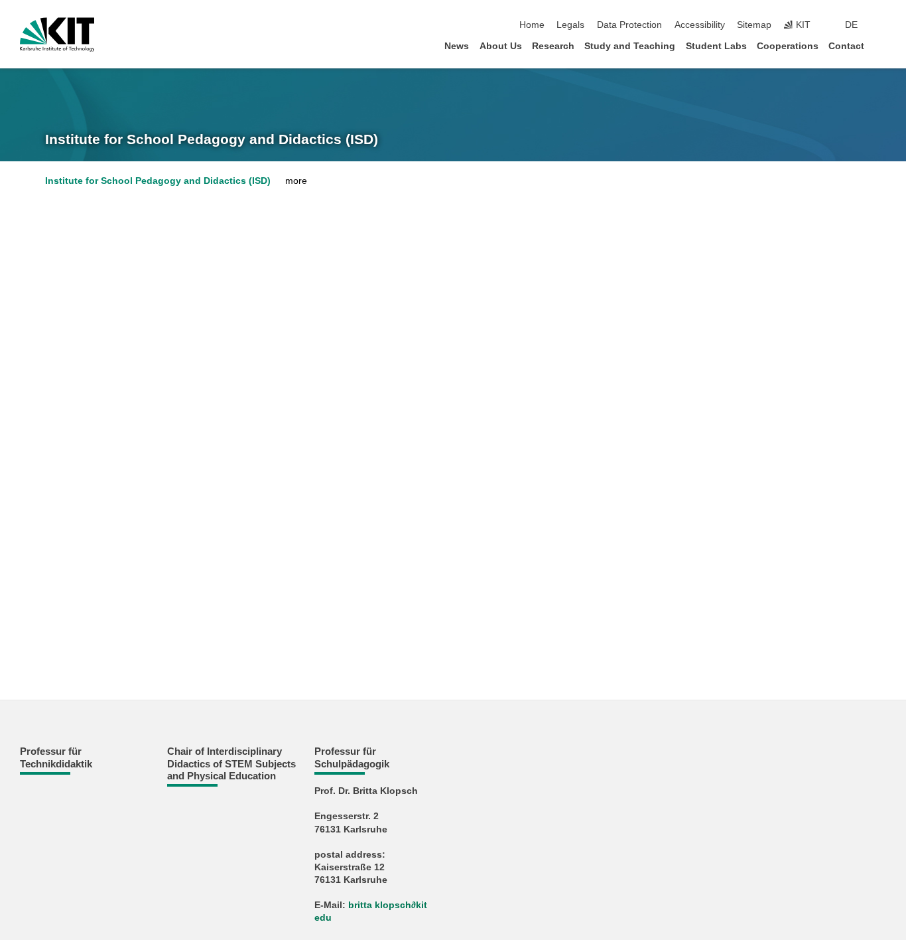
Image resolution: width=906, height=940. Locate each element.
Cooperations (787, 46)
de (851, 25)
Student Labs (716, 46)
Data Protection (629, 25)
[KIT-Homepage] (57, 34)
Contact (846, 46)
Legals (570, 25)
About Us (501, 46)
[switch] (882, 25)
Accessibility (700, 25)
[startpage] (882, 45)
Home (532, 25)
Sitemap (754, 25)
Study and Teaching (629, 46)
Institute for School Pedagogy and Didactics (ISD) (211, 139)
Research (553, 46)
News (456, 46)
